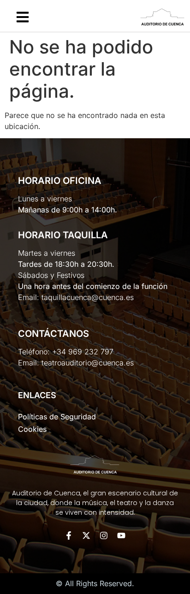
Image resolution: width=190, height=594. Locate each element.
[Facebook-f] (69, 535)
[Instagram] (104, 535)
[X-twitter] (86, 535)
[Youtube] (121, 535)
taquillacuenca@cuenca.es (88, 297)
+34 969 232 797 (82, 351)
